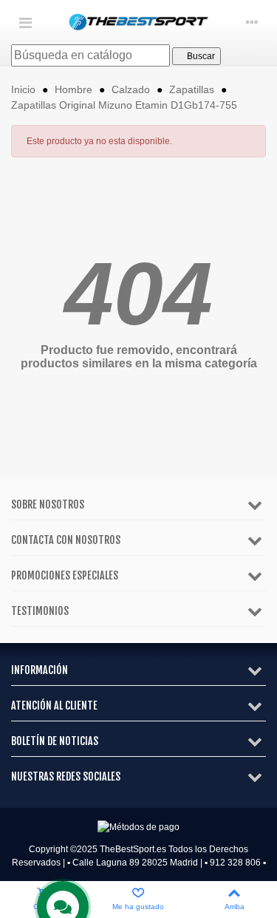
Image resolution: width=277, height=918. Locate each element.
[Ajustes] (252, 22)
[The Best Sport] (138, 22)
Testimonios (40, 611)
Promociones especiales (64, 575)
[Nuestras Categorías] (25, 22)
